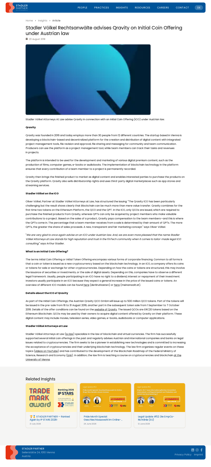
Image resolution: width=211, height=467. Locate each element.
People (82, 7)
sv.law (69, 334)
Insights (122, 7)
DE (199, 7)
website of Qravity (105, 309)
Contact (182, 7)
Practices (101, 7)
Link (69, 355)
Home (29, 20)
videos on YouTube (46, 351)
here (86, 285)
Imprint (198, 454)
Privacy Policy (183, 454)
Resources (142, 7)
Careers (163, 7)
